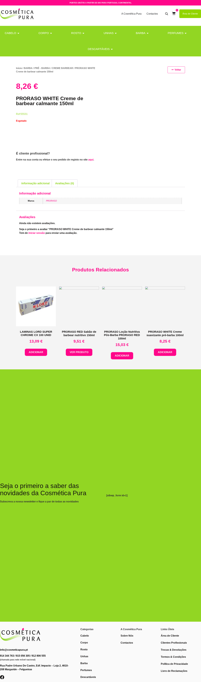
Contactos (152, 13)
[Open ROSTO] (83, 33)
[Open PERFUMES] (185, 33)
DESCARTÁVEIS (99, 49)
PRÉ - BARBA (42, 68)
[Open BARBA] (147, 33)
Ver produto (79, 352)
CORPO (43, 33)
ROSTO (76, 33)
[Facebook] (2, 677)
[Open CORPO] (51, 33)
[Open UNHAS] (115, 33)
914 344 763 (7, 655)
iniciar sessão (36, 233)
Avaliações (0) (64, 183)
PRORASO (51, 200)
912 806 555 (39, 655)
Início (19, 68)
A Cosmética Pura (131, 13)
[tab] (35, 183)
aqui (90, 159)
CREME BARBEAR (62, 68)
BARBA (140, 33)
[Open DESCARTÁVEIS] (111, 49)
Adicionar (36, 352)
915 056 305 (23, 655)
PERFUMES (175, 33)
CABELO (10, 33)
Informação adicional (35, 183)
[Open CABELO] (18, 33)
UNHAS (109, 33)
